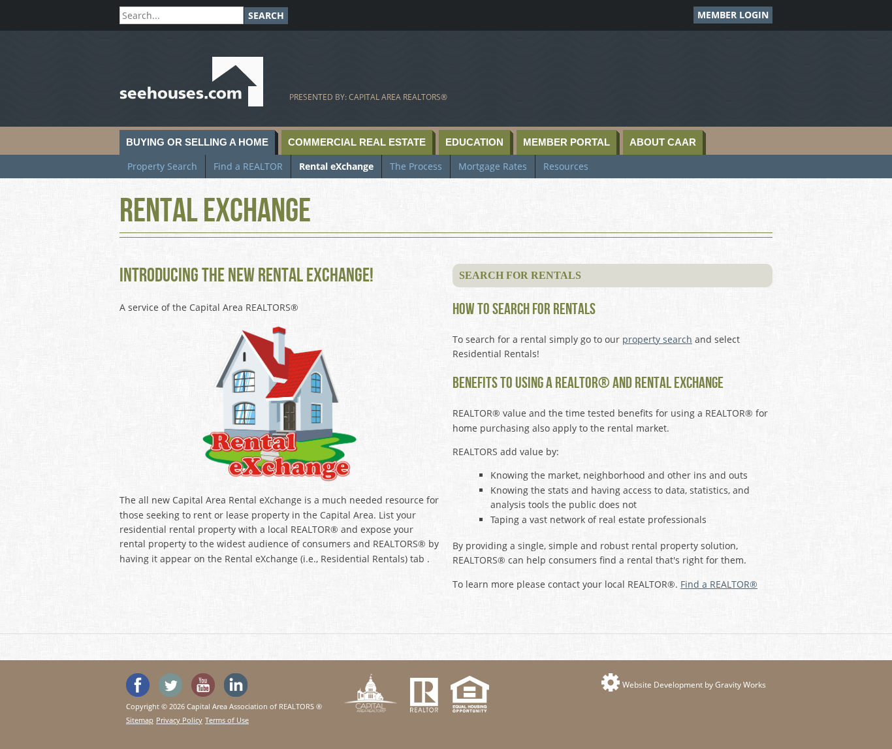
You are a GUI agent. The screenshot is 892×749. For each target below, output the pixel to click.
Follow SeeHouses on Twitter (170, 685)
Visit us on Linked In (235, 685)
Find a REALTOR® (718, 584)
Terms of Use (227, 720)
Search (266, 15)
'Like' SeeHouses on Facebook (138, 685)
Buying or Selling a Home (197, 142)
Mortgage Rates (492, 166)
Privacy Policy (179, 720)
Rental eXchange (336, 166)
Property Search (162, 166)
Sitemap (139, 720)
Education (474, 142)
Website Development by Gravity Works (694, 684)
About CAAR (662, 142)
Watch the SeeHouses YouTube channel (203, 685)
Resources (565, 166)
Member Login (733, 14)
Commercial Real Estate (357, 142)
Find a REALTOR (248, 166)
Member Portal (566, 142)
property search (657, 339)
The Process (416, 166)
